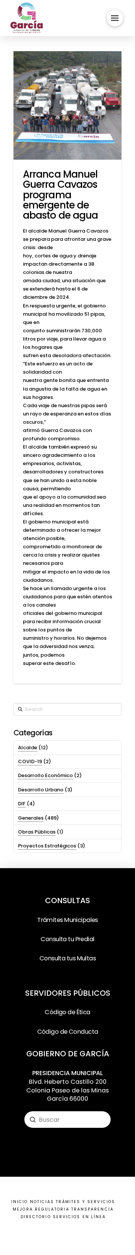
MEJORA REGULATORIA (41, 1209)
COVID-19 (30, 761)
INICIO (19, 1202)
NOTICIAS (42, 1202)
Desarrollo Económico (45, 775)
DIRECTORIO (36, 1217)
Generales (31, 817)
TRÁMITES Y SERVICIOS (85, 1202)
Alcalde (27, 747)
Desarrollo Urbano (40, 789)
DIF (22, 803)
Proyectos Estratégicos (47, 845)
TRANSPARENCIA (92, 1209)
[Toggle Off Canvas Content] (115, 18)
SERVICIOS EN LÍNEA (79, 1217)
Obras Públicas (37, 831)
